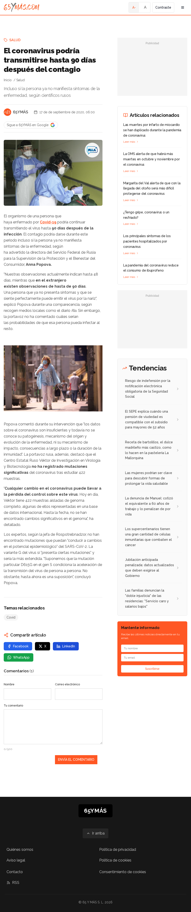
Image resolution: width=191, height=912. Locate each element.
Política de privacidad (117, 849)
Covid (11, 617)
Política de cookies (115, 860)
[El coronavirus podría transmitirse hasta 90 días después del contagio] (92, 150)
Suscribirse (152, 668)
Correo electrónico (67, 684)
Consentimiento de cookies (122, 872)
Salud (15, 40)
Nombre (9, 684)
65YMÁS (20, 112)
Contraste (163, 7)
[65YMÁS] (7, 112)
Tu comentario (13, 705)
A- (134, 7)
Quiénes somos (20, 849)
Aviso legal (16, 860)
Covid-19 (48, 222)
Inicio (8, 80)
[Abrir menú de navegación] (182, 7)
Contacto (15, 872)
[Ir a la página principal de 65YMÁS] (21, 7)
